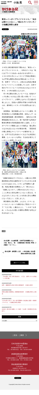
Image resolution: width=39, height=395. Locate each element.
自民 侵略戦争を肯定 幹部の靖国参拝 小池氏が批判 (17, 284)
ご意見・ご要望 (18, 335)
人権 (3, 231)
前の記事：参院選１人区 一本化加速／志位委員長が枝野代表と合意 (20, 252)
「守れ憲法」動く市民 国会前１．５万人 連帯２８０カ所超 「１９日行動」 (19, 276)
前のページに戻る (19, 262)
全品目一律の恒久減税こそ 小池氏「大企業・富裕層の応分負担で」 (19, 309)
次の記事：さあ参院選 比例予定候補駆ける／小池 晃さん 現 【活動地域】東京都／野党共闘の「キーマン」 (19, 243)
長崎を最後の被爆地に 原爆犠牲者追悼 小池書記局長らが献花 (19, 291)
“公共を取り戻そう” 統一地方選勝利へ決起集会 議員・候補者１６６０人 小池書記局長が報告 (19, 300)
